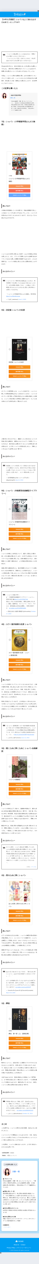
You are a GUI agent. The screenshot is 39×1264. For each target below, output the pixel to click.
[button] (38, 11)
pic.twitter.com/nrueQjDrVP (23, 987)
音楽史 (12, 1152)
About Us (16, 1244)
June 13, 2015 (25, 737)
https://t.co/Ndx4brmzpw (13, 296)
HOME (21, 1241)
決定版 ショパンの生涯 (16, 362)
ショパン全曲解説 (14, 779)
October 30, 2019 (27, 1113)
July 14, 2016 (19, 480)
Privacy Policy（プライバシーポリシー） (19, 1247)
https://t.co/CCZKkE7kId (21, 599)
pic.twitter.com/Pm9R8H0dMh (17, 608)
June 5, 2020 (22, 299)
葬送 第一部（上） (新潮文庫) (19, 1033)
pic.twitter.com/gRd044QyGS (25, 1110)
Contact (23, 1244)
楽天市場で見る (19, 190)
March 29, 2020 (10, 992)
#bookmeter (30, 734)
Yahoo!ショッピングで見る (19, 195)
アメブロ (33, 866)
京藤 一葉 (12, 97)
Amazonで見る (19, 186)
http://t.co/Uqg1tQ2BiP (20, 734)
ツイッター (7, 1227)
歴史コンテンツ (12, 1155)
